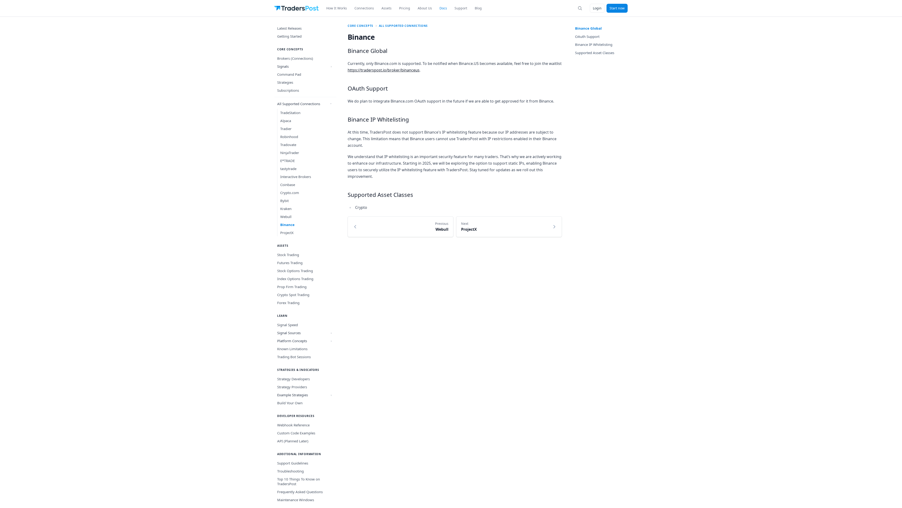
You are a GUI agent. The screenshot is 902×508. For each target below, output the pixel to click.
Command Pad (289, 74)
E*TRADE (287, 160)
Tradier (286, 128)
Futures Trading (290, 262)
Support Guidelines (292, 463)
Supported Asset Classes (380, 194)
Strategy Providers (292, 387)
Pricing (404, 8)
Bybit (284, 200)
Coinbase (287, 184)
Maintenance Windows (295, 499)
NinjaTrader (289, 152)
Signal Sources (289, 332)
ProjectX (287, 232)
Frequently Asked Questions (300, 491)
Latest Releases (289, 28)
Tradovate (288, 144)
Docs (443, 8)
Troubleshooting (290, 471)
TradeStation (290, 112)
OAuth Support (368, 88)
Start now (617, 8)
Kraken (286, 208)
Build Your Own (290, 403)
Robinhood (289, 136)
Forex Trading (288, 302)
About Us (425, 8)
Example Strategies (292, 395)
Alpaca (285, 120)
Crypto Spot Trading (293, 294)
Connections (364, 8)
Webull (286, 216)
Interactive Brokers (295, 176)
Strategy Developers (293, 379)
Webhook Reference (293, 425)
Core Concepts (360, 25)
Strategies (285, 82)
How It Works (336, 8)
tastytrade (288, 168)
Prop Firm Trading (292, 286)
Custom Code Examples (296, 433)
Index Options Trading (295, 278)
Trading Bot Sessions (294, 356)
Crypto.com (289, 192)
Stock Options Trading (295, 270)
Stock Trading (288, 254)
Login (597, 8)
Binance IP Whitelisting (378, 119)
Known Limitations (292, 348)
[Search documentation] (580, 8)
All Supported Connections (298, 103)
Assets (386, 8)
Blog (478, 8)
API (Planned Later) (292, 441)
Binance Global (367, 51)
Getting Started (289, 36)
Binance (287, 224)
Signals (283, 66)
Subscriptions (288, 90)
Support (461, 8)
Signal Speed (287, 324)
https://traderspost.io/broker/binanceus (384, 70)
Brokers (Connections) (295, 58)
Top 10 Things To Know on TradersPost (298, 481)
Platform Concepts (292, 340)
